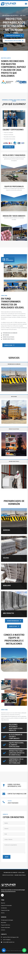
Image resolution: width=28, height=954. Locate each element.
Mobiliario (7, 585)
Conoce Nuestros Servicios (13, 35)
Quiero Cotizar (8, 345)
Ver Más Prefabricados (13, 621)
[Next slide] (5, 49)
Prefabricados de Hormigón (14, 364)
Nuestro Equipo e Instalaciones (13, 41)
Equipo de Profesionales (6, 905)
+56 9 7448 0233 (13, 803)
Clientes (2, 913)
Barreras (6, 530)
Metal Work (14, 396)
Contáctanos (7, 147)
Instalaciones (4, 908)
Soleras (6, 558)
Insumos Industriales (14, 461)
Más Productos (8, 613)
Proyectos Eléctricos (14, 429)
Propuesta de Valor (5, 910)
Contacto (3, 930)
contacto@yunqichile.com (17, 794)
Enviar (6, 857)
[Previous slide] (1, 45)
